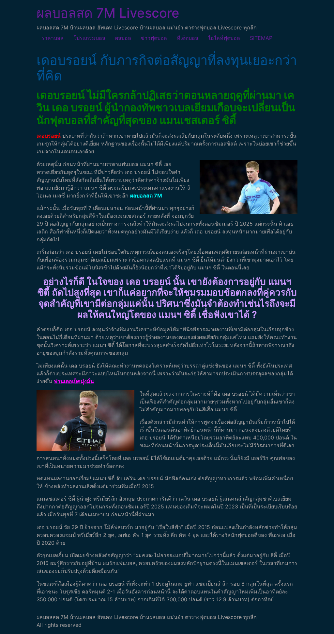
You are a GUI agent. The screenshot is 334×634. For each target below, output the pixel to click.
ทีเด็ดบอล (187, 38)
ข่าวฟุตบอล (154, 38)
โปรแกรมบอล (89, 38)
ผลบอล (123, 38)
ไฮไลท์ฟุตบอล (224, 38)
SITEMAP (261, 38)
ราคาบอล (52, 38)
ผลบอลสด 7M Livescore (108, 13)
